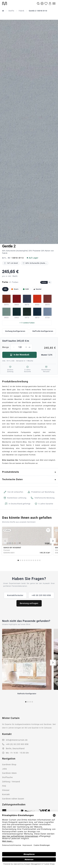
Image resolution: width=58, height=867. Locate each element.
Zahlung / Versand (11, 782)
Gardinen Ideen (9, 773)
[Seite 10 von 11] (37, 560)
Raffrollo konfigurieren (43, 331)
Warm (16, 289)
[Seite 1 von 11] (18, 560)
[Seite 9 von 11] (35, 560)
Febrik (21, 11)
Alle (5, 289)
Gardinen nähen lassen (13, 799)
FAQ (4, 786)
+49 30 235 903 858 (41, 595)
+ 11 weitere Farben (27, 323)
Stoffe (11, 11)
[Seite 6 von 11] (29, 560)
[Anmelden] (42, 3)
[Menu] (54, 3)
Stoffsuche (7, 777)
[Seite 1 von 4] (25, 701)
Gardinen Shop (9, 764)
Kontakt (6, 794)
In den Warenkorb (21, 354)
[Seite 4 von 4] (32, 701)
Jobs (4, 769)
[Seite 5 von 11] (26, 560)
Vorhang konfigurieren (15, 331)
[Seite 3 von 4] (30, 701)
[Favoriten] (46, 3)
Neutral (38, 289)
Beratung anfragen (29, 603)
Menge (29, 347)
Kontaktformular (15, 595)
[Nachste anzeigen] (53, 541)
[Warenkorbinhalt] (50, 3)
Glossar (6, 790)
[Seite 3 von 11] (22, 560)
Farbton (44, 282)
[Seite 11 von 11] (39, 560)
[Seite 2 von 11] (20, 560)
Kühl (27, 289)
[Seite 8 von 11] (33, 560)
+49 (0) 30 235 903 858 (17, 744)
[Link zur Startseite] (19, 3)
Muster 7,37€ (46, 355)
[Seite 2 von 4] (27, 701)
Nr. (50, 282)
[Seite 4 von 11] (24, 560)
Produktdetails (10, 471)
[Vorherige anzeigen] (5, 541)
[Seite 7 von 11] (31, 560)
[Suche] (38, 3)
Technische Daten (12, 479)
